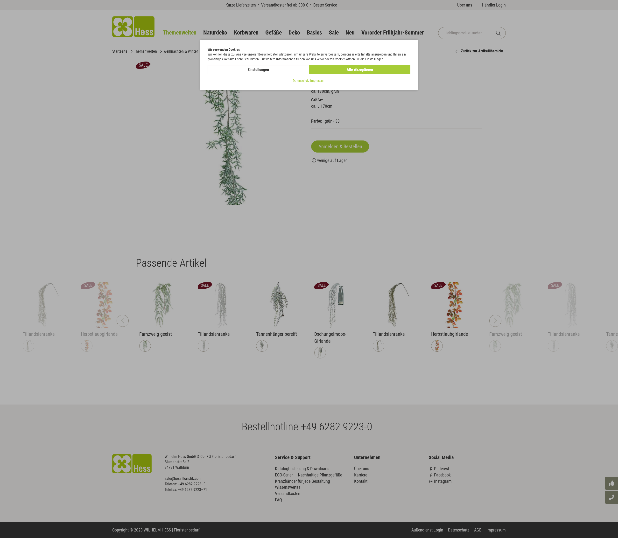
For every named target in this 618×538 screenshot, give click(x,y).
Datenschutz (301, 81)
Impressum (317, 81)
